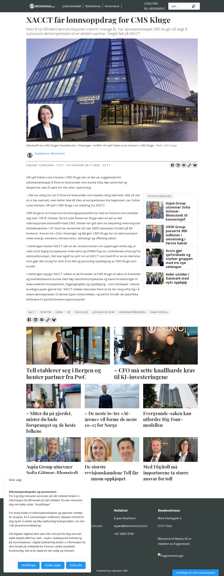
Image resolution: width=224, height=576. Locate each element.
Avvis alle (76, 565)
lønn (59, 312)
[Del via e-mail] (183, 165)
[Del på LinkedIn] (178, 165)
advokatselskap (104, 312)
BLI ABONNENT (154, 9)
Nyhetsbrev (93, 6)
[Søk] (194, 6)
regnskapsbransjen (159, 196)
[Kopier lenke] (189, 165)
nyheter (46, 312)
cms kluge (81, 312)
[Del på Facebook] (172, 165)
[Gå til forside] (42, 6)
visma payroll (159, 312)
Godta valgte (53, 565)
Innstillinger (29, 565)
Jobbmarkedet (71, 6)
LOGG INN (151, 3)
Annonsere (112, 6)
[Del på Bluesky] (194, 165)
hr (68, 312)
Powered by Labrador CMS (112, 570)
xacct (32, 312)
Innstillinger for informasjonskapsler (195, 572)
